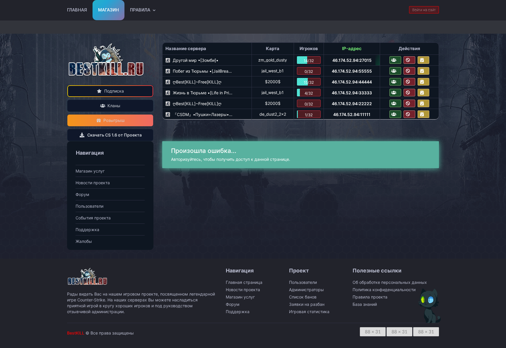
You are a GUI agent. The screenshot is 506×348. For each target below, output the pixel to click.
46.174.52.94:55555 (352, 71)
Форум (82, 194)
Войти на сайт (424, 10)
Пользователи (89, 206)
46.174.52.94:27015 (352, 60)
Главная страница (244, 282)
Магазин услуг (90, 170)
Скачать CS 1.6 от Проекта (114, 134)
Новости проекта (93, 182)
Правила (140, 10)
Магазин (108, 10)
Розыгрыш (113, 120)
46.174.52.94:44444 (352, 81)
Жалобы (84, 241)
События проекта (93, 217)
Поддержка (87, 229)
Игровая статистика (309, 311)
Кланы (113, 105)
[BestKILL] (106, 59)
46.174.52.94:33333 (352, 92)
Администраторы (306, 289)
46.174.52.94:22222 (352, 103)
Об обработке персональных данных (390, 282)
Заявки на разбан (306, 304)
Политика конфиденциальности (384, 289)
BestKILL (75, 332)
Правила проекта (370, 296)
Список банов (303, 296)
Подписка (114, 90)
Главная (77, 10)
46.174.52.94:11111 (351, 114)
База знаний (365, 304)
